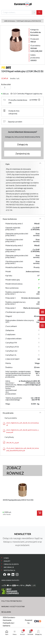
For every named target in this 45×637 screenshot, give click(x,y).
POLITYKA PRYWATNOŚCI (11, 601)
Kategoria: (35, 32)
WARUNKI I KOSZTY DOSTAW (13, 606)
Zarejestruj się (22, 153)
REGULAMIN (6, 612)
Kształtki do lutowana (8, 21)
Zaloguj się (22, 144)
